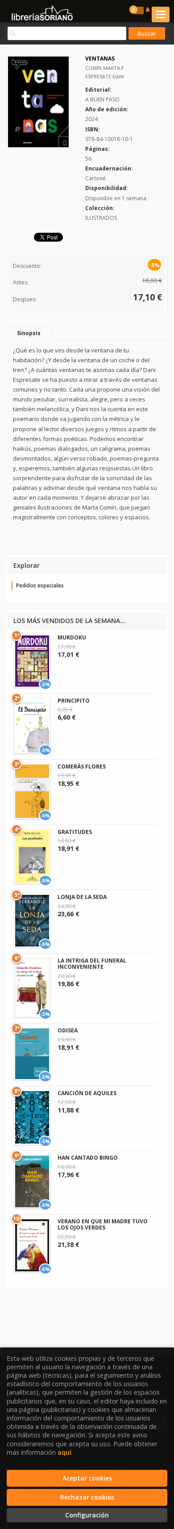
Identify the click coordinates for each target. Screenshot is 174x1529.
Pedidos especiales (40, 585)
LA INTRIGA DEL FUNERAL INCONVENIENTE (92, 964)
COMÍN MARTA (103, 68)
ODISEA (68, 1030)
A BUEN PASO (102, 99)
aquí (64, 1452)
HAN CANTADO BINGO (88, 1157)
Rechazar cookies (87, 1497)
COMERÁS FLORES (82, 766)
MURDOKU (72, 637)
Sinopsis (29, 333)
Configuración (87, 1515)
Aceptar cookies (87, 1478)
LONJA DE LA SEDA (82, 897)
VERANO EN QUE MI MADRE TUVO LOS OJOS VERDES (103, 1224)
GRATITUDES (75, 832)
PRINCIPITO (74, 700)
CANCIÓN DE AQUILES (87, 1093)
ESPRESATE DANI (104, 76)
